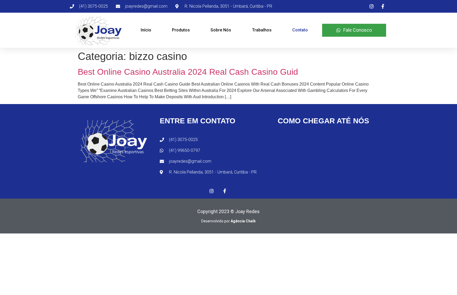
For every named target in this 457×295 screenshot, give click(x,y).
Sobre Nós (221, 29)
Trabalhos (262, 29)
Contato (300, 29)
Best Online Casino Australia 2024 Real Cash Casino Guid (188, 72)
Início (146, 29)
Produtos (181, 29)
